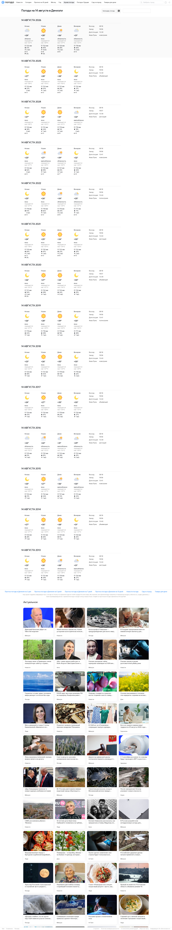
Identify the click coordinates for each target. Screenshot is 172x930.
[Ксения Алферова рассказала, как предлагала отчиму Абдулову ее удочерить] (102, 814)
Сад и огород (146, 592)
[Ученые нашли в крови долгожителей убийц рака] (134, 655)
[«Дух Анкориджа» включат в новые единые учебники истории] (38, 782)
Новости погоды (132, 592)
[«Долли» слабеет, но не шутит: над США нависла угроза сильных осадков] (38, 910)
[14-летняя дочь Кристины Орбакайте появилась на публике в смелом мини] (70, 814)
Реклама (17, 928)
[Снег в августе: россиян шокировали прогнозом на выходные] (70, 750)
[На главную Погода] (9, 2)
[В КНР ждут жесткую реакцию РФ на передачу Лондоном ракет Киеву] (70, 686)
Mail (3, 928)
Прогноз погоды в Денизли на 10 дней (109, 592)
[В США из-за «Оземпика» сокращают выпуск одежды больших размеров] (102, 718)
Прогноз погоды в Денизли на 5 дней (48, 592)
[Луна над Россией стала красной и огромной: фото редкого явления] (38, 878)
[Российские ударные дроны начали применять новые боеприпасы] (134, 846)
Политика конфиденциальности (110, 928)
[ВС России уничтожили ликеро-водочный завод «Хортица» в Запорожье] (70, 782)
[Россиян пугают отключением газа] (102, 910)
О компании (9, 928)
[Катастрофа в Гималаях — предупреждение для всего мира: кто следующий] (102, 623)
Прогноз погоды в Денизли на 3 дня (18, 592)
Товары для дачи (161, 592)
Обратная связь (144, 928)
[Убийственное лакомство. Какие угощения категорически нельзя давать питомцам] (70, 623)
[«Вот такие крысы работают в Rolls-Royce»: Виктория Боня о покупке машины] (70, 655)
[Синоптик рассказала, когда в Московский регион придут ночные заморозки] (102, 782)
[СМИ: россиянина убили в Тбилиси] (38, 814)
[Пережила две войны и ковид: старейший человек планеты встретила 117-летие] (70, 878)
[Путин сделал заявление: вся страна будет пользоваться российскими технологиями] (102, 846)
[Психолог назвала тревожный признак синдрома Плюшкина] (70, 718)
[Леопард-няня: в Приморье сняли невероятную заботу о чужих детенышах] (38, 655)
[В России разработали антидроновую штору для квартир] (134, 814)
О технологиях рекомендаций (129, 928)
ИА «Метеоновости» (164, 928)
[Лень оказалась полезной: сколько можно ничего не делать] (38, 750)
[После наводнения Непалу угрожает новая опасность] (134, 782)
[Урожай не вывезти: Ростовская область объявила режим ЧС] (134, 878)
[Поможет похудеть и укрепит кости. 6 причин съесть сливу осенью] (102, 686)
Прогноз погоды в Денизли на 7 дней (78, 592)
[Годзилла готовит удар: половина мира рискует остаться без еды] (38, 686)
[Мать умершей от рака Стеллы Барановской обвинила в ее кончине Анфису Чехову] (38, 718)
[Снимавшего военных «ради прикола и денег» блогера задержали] (70, 910)
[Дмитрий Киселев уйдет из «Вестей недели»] (38, 623)
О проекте (96, 928)
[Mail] (3, 2)
